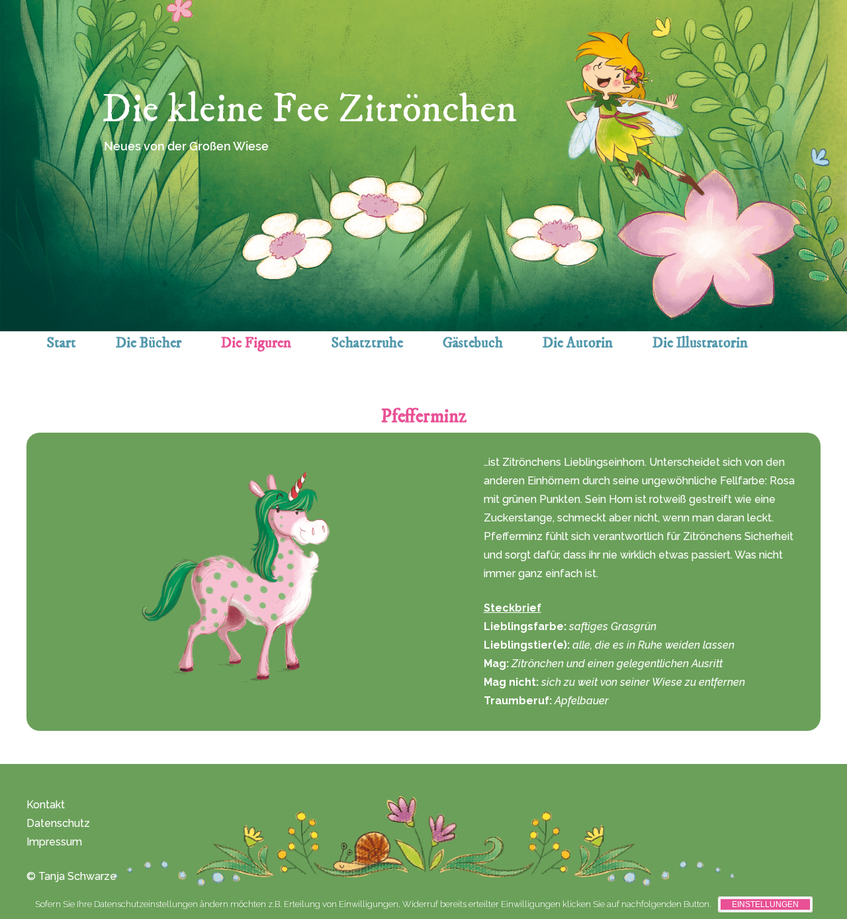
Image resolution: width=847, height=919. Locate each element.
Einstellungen (765, 904)
